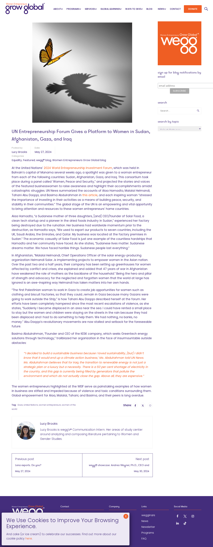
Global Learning (110, 9)
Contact (175, 9)
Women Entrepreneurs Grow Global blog (79, 160)
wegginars (148, 515)
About (57, 9)
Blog (149, 9)
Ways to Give (133, 9)
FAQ (143, 538)
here (28, 538)
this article (90, 195)
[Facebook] (135, 405)
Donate (192, 9)
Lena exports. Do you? (28, 465)
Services (90, 9)
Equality (17, 160)
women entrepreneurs (50, 404)
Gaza (20, 404)
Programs (73, 9)
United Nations (31, 404)
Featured (29, 160)
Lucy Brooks (19, 152)
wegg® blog (43, 160)
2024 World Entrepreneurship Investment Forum (78, 168)
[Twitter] (142, 405)
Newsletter (148, 527)
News (161, 9)
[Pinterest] (150, 405)
